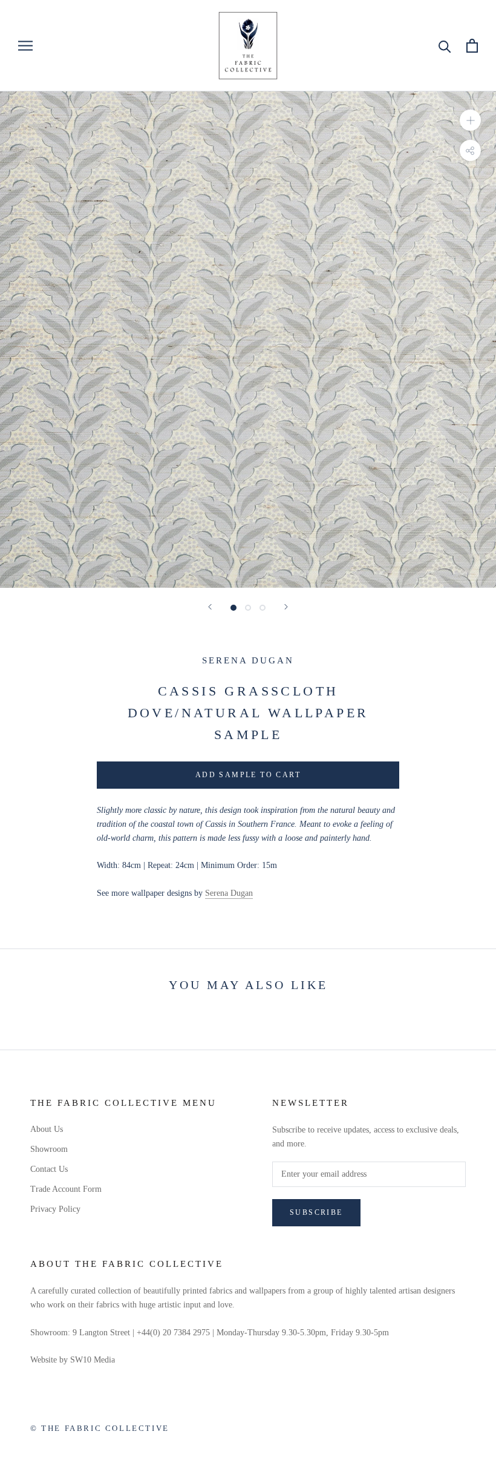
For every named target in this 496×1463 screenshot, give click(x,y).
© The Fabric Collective (99, 1428)
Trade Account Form (66, 1189)
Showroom (49, 1149)
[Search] (445, 45)
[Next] (286, 607)
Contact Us (49, 1169)
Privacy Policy (55, 1209)
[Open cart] (472, 46)
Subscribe (316, 1212)
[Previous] (210, 607)
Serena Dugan (248, 660)
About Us (46, 1129)
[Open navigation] (25, 46)
